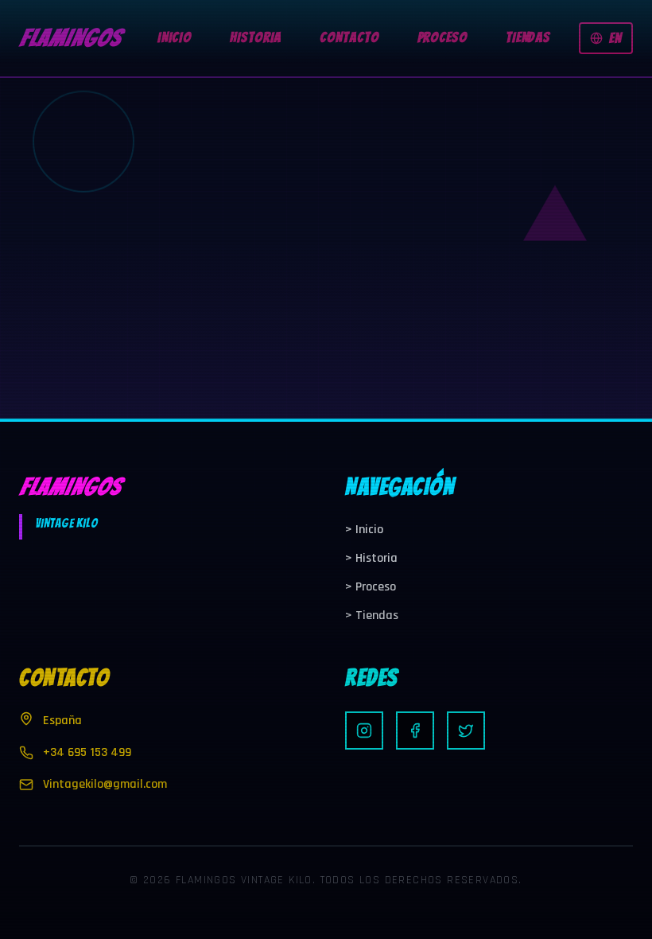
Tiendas (371, 615)
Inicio (364, 529)
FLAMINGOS (70, 37)
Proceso (370, 587)
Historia (371, 558)
